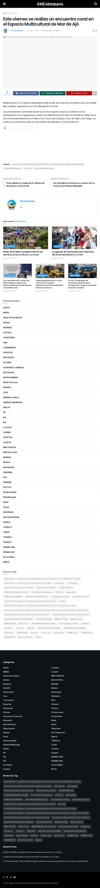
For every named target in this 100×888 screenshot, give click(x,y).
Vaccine (34, 633)
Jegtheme (54, 883)
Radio (6, 502)
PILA (5, 477)
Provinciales (9, 497)
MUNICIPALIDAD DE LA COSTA (43, 624)
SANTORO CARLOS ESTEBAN (49, 628)
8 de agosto (72, 583)
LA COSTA (7, 427)
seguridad (8, 512)
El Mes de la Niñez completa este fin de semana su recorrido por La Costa (23, 253)
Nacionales (8, 467)
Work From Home (25, 637)
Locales (56, 30)
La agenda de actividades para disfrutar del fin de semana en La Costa (73, 253)
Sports (6, 522)
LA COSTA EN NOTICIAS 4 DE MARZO (18, 619)
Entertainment (10, 377)
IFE (4, 412)
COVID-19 (59, 592)
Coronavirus (9, 347)
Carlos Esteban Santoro (46, 588)
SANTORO (31, 628)
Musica (6, 462)
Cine (5, 342)
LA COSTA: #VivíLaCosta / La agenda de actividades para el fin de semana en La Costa (40, 606)
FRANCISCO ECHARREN (13, 597)
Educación (8, 372)
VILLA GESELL (9, 557)
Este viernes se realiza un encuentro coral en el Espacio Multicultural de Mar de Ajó (48, 164)
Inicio (5, 13)
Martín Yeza (23, 624)
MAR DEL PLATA (61, 619)
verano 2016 (59, 633)
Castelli (7, 332)
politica (7, 487)
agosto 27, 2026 (74, 291)
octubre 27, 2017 (33, 30)
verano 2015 (46, 633)
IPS (4, 417)
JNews (11, 883)
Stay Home (8, 633)
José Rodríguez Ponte (60, 597)
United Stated (22, 633)
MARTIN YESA (9, 624)
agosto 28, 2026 (9, 291)
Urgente (7, 542)
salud (6, 507)
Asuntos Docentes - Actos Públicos (18, 588)
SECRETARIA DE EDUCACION (75, 628)
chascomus (9, 337)
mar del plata (10, 452)
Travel (6, 532)
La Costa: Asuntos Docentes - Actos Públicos (70, 615)
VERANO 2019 (9, 637)
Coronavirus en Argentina (41, 592)
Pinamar (7, 482)
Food (5, 392)
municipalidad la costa (43, 168)
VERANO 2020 (9, 547)
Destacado (13, 13)
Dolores (7, 362)
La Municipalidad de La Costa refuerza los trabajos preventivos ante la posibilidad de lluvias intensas (49, 284)
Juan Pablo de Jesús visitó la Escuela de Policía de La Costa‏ (29, 601)
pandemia (85, 624)
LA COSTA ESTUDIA (44, 619)
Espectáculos (10, 382)
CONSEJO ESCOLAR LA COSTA (16, 592)
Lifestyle (7, 437)
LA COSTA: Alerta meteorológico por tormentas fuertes (26, 615)
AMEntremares (50, 4)
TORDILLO (7, 527)
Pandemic (8, 628)
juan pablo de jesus (12, 168)
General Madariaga (12, 402)
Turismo (7, 537)
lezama (7, 432)
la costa (27, 168)
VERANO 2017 (72, 633)
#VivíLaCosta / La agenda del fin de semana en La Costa (27, 583)
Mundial (7, 457)
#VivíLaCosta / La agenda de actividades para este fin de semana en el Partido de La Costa (42, 579)
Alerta (6, 307)
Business (7, 327)
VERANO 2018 (86, 633)
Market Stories (77, 619)
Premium (20, 628)
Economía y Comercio (13, 367)
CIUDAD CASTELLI (66, 588)
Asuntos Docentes (12, 317)
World (6, 562)
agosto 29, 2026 (9, 258)
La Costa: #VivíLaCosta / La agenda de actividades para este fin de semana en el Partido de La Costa (46, 610)
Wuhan (38, 637)
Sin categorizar (11, 517)
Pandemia (7, 472)
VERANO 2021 (9, 552)
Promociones (9, 492)
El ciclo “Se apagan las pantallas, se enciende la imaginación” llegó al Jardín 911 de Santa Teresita (82, 284)
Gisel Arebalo (17, 30)
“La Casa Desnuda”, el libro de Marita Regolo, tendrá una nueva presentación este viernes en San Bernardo (17, 284)
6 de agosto (59, 583)
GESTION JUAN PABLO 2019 (37, 597)
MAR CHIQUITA (9, 447)
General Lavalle (11, 397)
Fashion (7, 387)
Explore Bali (71, 592)
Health (6, 407)
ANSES (6, 312)
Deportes (58, 246)
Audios (6, 322)
